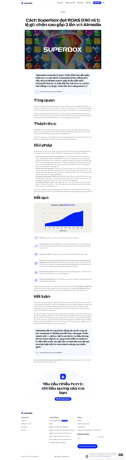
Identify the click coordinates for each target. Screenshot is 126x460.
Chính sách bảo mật (105, 456)
